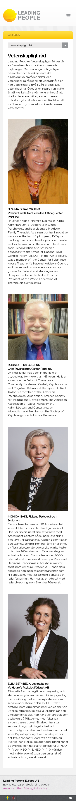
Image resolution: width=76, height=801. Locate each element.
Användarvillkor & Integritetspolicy (25, 788)
